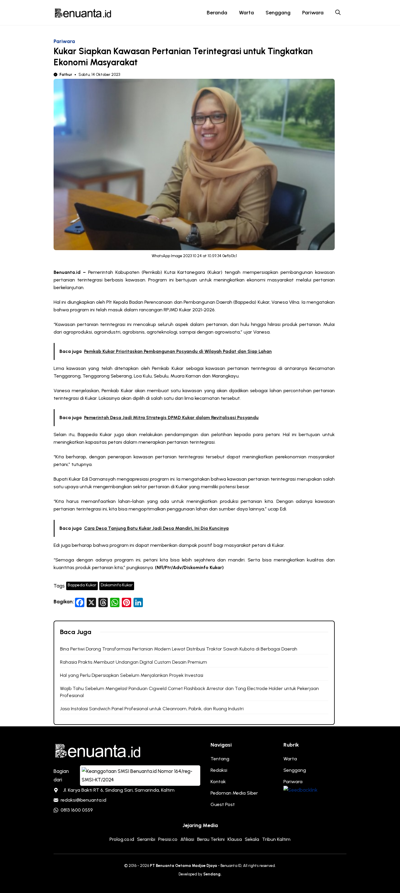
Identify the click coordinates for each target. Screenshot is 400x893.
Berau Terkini (211, 839)
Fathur (65, 74)
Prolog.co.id (122, 839)
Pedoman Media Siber (234, 793)
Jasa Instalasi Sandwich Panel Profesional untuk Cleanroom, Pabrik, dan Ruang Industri (152, 708)
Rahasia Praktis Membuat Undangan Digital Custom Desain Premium (133, 662)
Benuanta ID (230, 865)
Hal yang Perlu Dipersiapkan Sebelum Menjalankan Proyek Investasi (131, 675)
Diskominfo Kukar (117, 585)
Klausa (235, 839)
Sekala (252, 839)
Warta (246, 12)
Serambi (146, 839)
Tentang (220, 758)
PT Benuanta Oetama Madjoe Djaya (183, 865)
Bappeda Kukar (82, 585)
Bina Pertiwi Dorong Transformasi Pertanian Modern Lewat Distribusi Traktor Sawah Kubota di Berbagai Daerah (178, 649)
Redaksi (219, 770)
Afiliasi (187, 839)
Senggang (278, 12)
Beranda (217, 12)
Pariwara (313, 12)
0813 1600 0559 (77, 810)
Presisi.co (167, 839)
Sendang (211, 874)
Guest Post (223, 804)
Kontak (218, 781)
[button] (337, 12)
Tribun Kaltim (276, 839)
